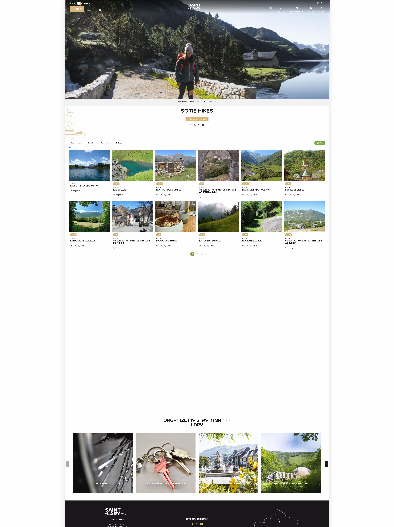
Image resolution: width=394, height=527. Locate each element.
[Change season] (80, 3)
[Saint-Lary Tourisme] (197, 6)
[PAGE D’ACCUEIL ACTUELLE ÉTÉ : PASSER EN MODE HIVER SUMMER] (79, 3)
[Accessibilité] (317, 3)
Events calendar (297, 11)
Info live (311, 11)
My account (281, 11)
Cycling (321, 11)
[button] (94, 10)
